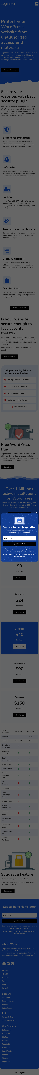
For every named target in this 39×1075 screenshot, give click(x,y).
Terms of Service (13, 551)
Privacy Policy (27, 551)
